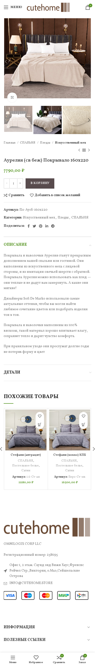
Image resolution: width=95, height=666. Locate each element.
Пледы (45, 142)
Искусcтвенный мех (70, 142)
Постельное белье (25, 466)
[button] (40, 424)
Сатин (25, 470)
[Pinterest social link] (41, 226)
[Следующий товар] (88, 150)
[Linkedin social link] (47, 226)
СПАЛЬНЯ (28, 142)
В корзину (39, 183)
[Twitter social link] (34, 226)
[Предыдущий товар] (79, 150)
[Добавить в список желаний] (40, 416)
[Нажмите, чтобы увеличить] (12, 97)
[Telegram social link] (53, 226)
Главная (10, 142)
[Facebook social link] (28, 226)
